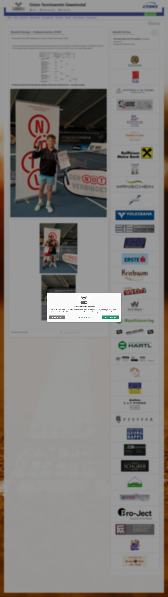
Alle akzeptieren (110, 317)
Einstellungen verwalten (84, 317)
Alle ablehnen (57, 317)
